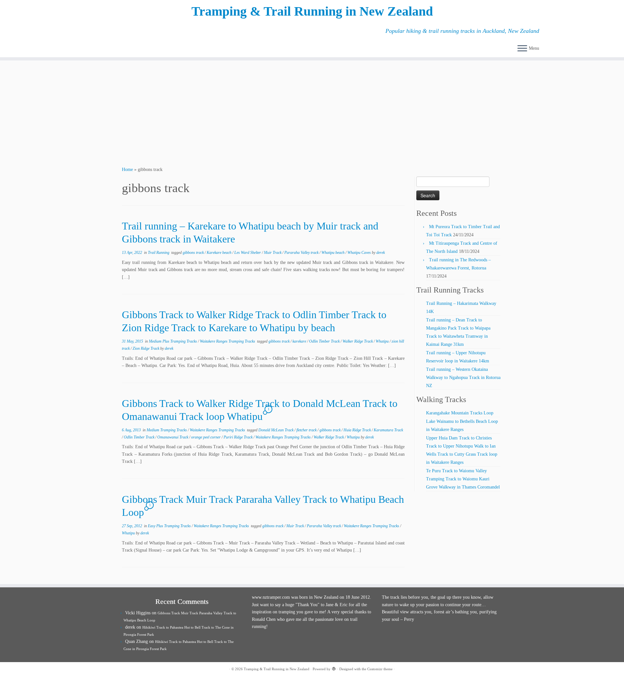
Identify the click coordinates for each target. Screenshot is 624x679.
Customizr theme (380, 669)
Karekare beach (219, 252)
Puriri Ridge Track (239, 437)
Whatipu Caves (359, 252)
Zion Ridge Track (146, 348)
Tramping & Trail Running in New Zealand (312, 11)
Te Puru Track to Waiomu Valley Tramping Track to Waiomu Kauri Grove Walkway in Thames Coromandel (463, 479)
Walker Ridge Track (358, 341)
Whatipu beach (333, 252)
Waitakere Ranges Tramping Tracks (228, 341)
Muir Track (273, 252)
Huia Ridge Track (358, 430)
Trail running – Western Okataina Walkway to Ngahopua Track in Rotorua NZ (463, 377)
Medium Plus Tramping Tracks (173, 341)
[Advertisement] (312, 112)
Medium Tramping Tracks (167, 430)
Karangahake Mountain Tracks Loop (459, 413)
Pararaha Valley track (301, 252)
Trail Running (159, 252)
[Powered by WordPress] (334, 668)
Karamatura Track (388, 430)
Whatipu (383, 341)
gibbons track (194, 252)
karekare (299, 341)
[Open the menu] (522, 49)
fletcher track (307, 430)
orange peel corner (206, 437)
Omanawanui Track (173, 437)
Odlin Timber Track (325, 341)
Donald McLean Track (276, 430)
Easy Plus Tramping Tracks (170, 526)
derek (380, 252)
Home (127, 169)
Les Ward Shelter (248, 252)
